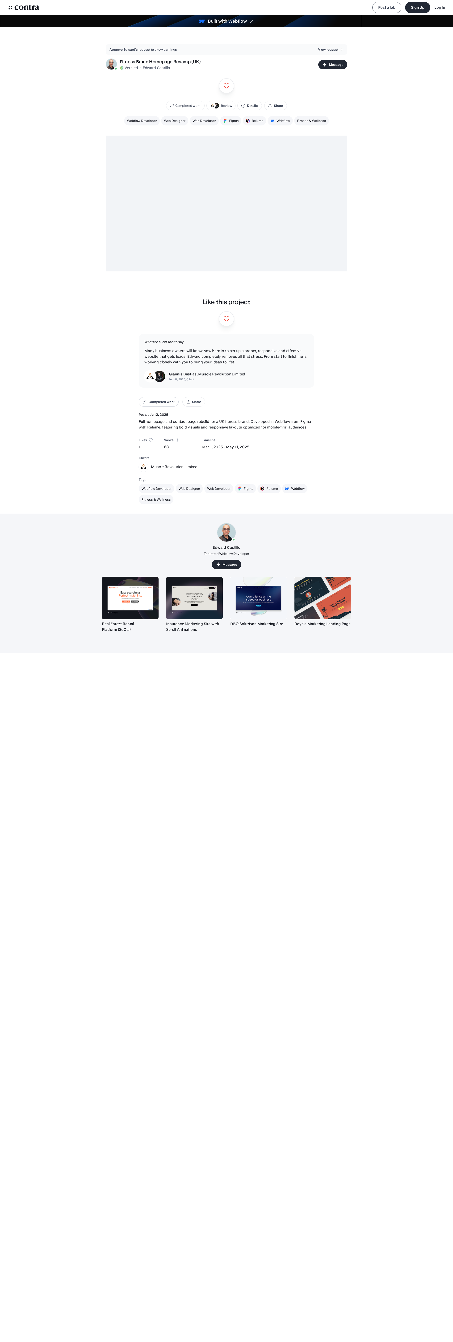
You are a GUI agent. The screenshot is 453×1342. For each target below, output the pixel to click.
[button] (220, 105)
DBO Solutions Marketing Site (256, 624)
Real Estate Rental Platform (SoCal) (118, 627)
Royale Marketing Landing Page (322, 624)
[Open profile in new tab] (111, 64)
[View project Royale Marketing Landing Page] (322, 598)
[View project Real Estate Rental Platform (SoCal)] (130, 598)
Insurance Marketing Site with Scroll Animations (192, 627)
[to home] (24, 7)
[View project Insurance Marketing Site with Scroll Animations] (194, 598)
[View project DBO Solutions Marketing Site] (258, 598)
